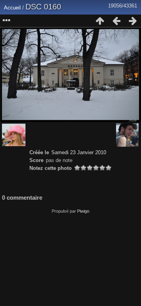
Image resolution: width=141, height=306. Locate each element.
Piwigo (83, 211)
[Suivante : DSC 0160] (133, 20)
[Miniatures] (100, 20)
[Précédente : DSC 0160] (116, 20)
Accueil (12, 8)
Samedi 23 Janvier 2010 (78, 152)
